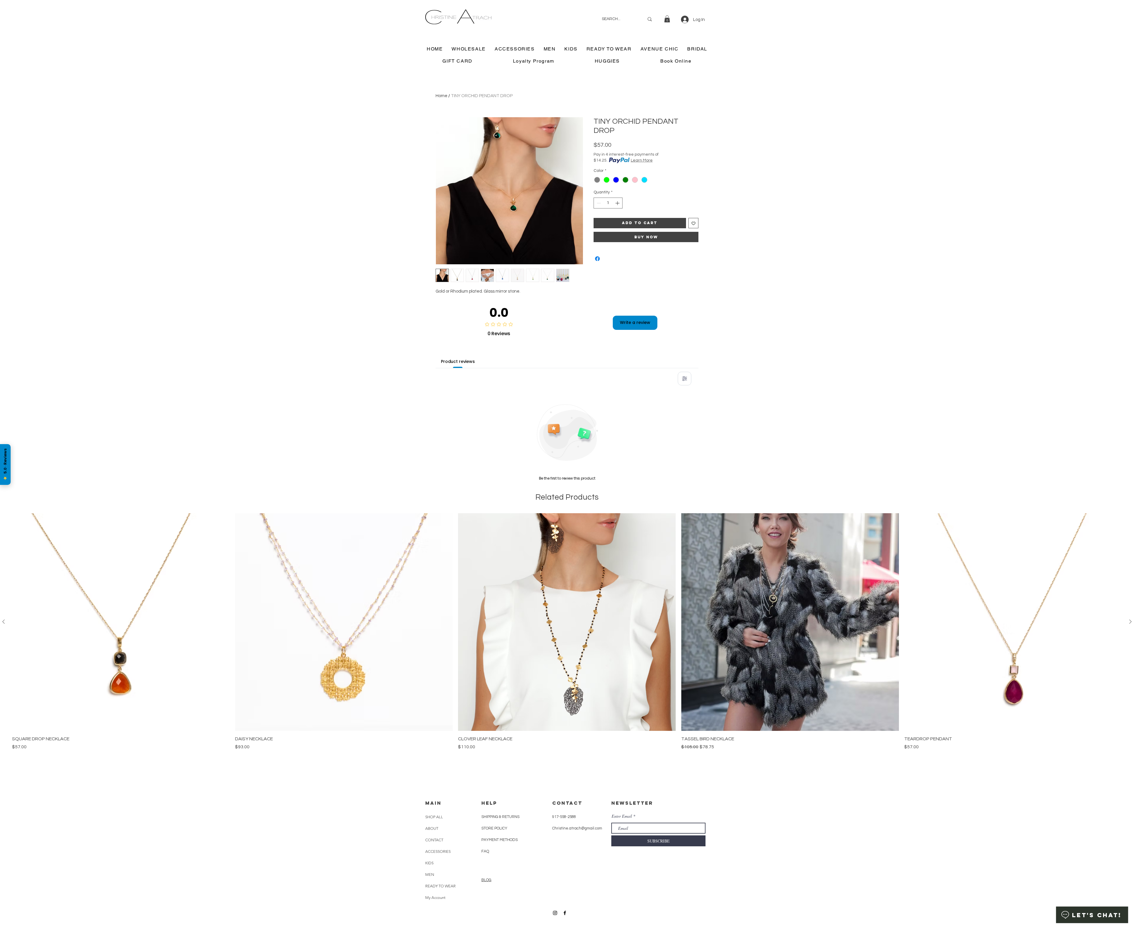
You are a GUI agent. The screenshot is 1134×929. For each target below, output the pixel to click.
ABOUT (431, 828)
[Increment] (618, 203)
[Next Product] (1130, 621)
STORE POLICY (494, 828)
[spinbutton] (608, 203)
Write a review (635, 322)
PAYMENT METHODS (499, 840)
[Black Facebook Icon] (565, 913)
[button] (667, 18)
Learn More (642, 160)
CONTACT (434, 840)
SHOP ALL (434, 817)
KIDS (429, 863)
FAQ (485, 851)
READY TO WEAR (440, 886)
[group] (567, 645)
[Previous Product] (3, 621)
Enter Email (622, 816)
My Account (435, 897)
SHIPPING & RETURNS (500, 817)
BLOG (486, 880)
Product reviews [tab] (458, 361)
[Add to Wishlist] (693, 223)
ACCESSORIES (438, 851)
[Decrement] (598, 203)
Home (441, 96)
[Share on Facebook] (597, 258)
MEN (429, 874)
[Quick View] (121, 622)
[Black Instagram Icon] (555, 913)
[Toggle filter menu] (684, 378)
